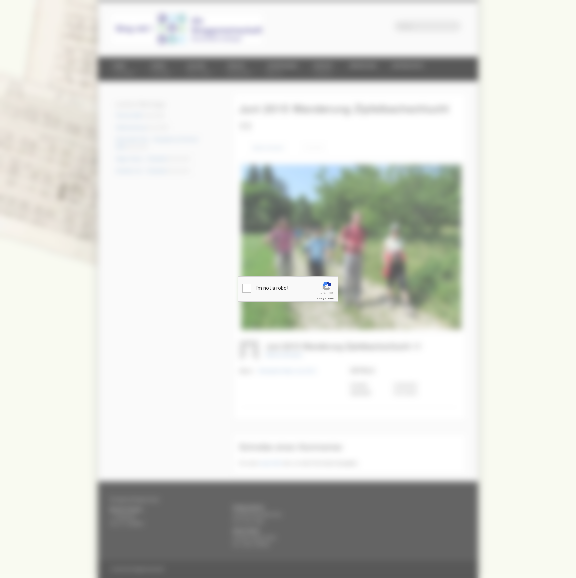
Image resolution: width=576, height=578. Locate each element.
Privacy (320, 298)
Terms (330, 298)
